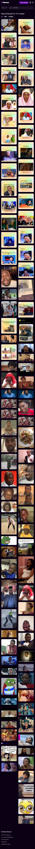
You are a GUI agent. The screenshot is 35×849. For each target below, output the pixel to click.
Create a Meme (24, 2)
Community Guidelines (7, 837)
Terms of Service (5, 835)
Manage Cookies (5, 844)
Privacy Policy (5, 839)
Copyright (4, 842)
